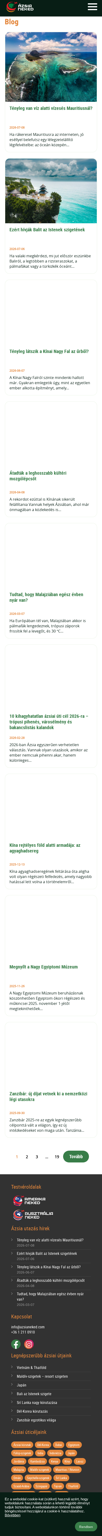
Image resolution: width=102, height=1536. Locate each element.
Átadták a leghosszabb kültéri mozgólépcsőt (38, 476)
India (40, 1453)
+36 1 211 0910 (23, 1332)
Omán (17, 1478)
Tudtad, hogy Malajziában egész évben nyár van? (46, 597)
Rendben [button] (86, 1527)
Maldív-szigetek (39, 1469)
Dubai (58, 1445)
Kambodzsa (37, 1461)
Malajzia (19, 1469)
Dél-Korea (43, 1445)
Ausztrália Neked (33, 1215)
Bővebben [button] (12, 1515)
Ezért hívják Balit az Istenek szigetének (47, 229)
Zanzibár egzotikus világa (36, 1420)
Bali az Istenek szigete (34, 1393)
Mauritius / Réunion (67, 1469)
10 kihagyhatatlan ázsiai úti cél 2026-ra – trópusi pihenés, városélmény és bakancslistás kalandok (49, 722)
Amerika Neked (31, 1201)
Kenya (54, 1461)
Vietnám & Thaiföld (31, 1367)
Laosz (79, 1461)
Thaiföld (73, 1486)
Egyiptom (73, 1445)
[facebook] (16, 1344)
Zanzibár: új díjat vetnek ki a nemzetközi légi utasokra (48, 1096)
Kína (67, 1461)
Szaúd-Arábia (21, 1486)
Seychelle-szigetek (38, 1478)
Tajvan (58, 1486)
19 (57, 1156)
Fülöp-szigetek (22, 1453)
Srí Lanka (61, 1478)
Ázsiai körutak (22, 1445)
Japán (21, 1385)
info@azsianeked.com (28, 1326)
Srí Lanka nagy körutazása (37, 1402)
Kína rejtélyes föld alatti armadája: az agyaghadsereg (45, 848)
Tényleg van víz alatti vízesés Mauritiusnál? (51, 108)
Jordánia (19, 1461)
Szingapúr (41, 1486)
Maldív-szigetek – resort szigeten (42, 1376)
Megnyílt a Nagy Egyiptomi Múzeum (43, 967)
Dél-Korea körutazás (32, 1411)
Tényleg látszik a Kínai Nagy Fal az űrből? (49, 351)
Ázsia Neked (19, 7)
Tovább (76, 1156)
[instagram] (29, 1344)
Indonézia (55, 1453)
